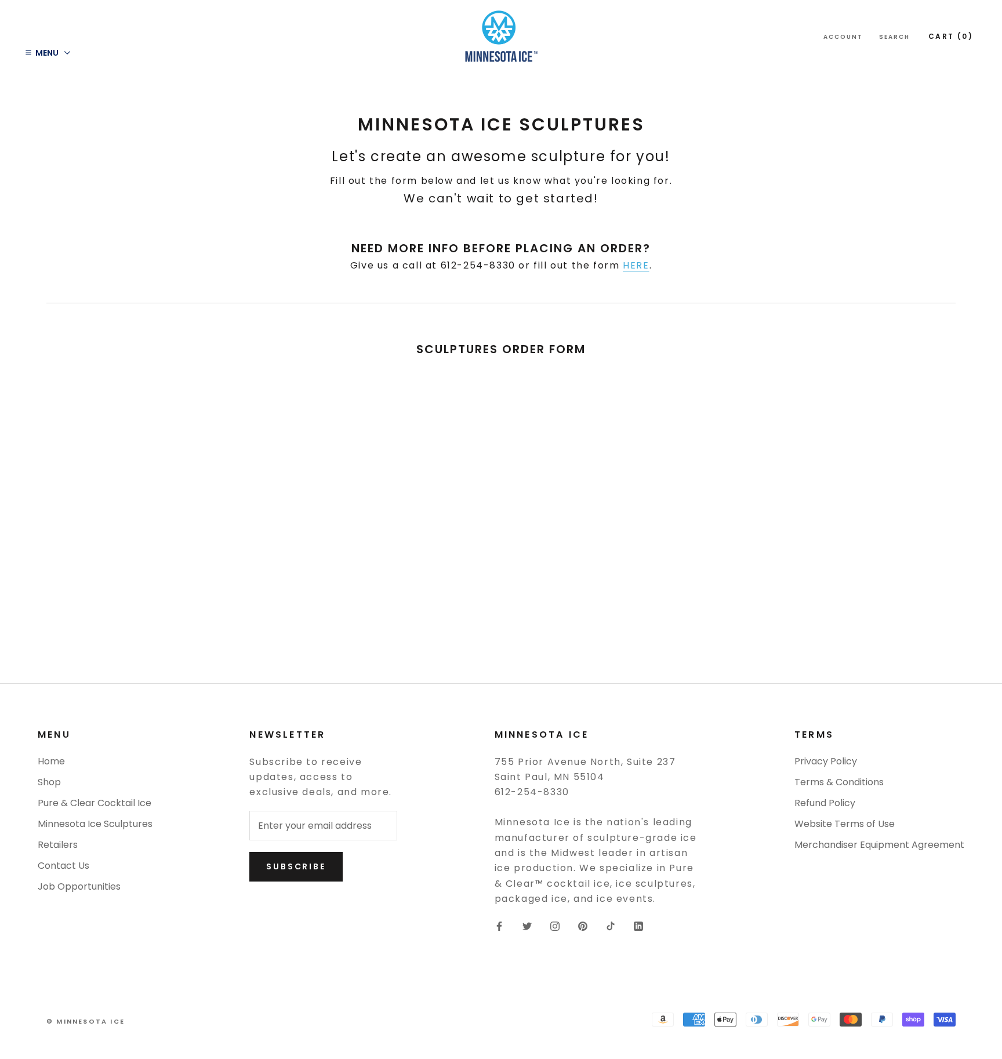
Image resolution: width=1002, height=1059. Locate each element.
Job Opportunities (79, 886)
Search (894, 36)
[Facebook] (499, 926)
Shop (49, 782)
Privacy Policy (825, 761)
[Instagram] (555, 926)
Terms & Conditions (839, 782)
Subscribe (295, 866)
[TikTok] (610, 926)
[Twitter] (527, 926)
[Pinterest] (582, 926)
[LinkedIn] (638, 926)
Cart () (950, 36)
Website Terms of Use (844, 823)
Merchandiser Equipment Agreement (879, 844)
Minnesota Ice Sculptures (95, 823)
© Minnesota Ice (85, 1021)
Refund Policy (824, 803)
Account (843, 36)
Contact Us (63, 865)
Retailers (58, 844)
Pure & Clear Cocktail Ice (94, 803)
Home (51, 761)
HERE (636, 265)
